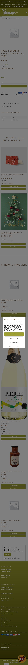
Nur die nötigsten (14, 338)
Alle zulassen (14, 334)
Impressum (17, 346)
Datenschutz (11, 346)
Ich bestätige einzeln (14, 342)
